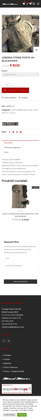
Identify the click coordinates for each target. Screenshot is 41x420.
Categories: (6, 110)
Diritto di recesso (10, 367)
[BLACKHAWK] (10, 124)
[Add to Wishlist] (17, 206)
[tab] (20, 142)
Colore (4, 71)
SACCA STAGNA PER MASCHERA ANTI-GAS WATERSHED (20, 215)
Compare (24, 98)
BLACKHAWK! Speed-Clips (22, 110)
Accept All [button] (22, 415)
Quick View (28, 206)
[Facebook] (4, 341)
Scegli (12, 206)
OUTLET (12, 113)
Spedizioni (7, 363)
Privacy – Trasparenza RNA (13, 371)
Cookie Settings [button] (9, 415)
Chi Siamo (7, 355)
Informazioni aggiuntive (12, 147)
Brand (6, 152)
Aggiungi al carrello (17, 90)
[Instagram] (9, 341)
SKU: (3, 106)
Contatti (6, 359)
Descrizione (8, 143)
